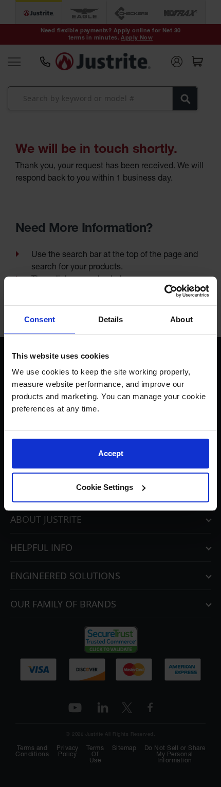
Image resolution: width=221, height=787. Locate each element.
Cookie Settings (104, 487)
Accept (110, 453)
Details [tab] (110, 319)
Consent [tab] (39, 319)
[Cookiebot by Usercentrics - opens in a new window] (164, 291)
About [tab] (181, 319)
